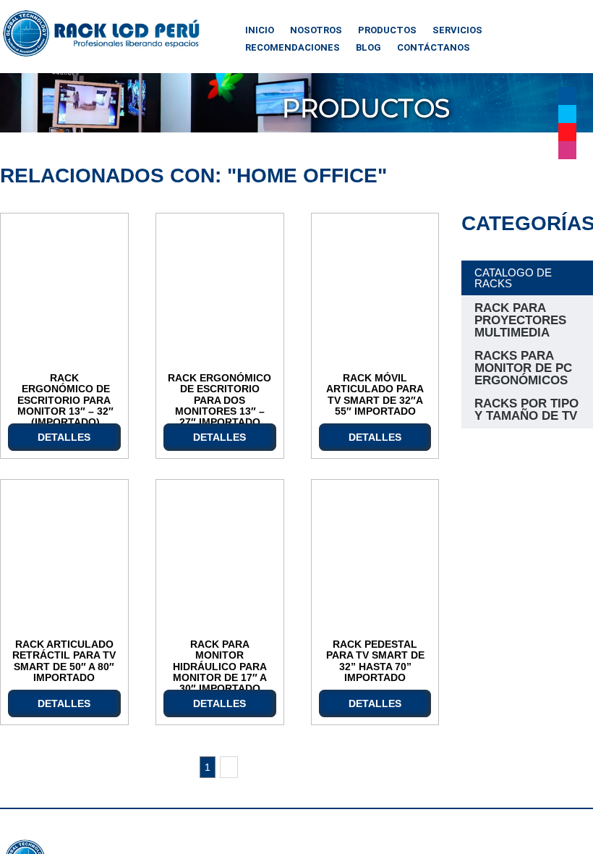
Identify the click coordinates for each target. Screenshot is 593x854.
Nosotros (316, 30)
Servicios (457, 30)
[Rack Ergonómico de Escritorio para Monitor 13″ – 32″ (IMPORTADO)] (64, 293)
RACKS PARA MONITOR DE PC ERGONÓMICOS (523, 368)
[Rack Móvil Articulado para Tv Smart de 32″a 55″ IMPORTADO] (375, 293)
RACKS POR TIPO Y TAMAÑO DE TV (526, 409)
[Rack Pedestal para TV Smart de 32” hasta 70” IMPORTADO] (375, 559)
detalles (64, 437)
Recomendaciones (292, 47)
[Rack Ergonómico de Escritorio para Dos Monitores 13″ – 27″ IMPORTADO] (220, 293)
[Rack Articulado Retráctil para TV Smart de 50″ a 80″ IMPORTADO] (64, 559)
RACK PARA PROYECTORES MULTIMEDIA (520, 320)
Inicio (259, 30)
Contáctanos (433, 47)
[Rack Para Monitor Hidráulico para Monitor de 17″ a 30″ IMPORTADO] (220, 559)
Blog (368, 47)
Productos (387, 30)
